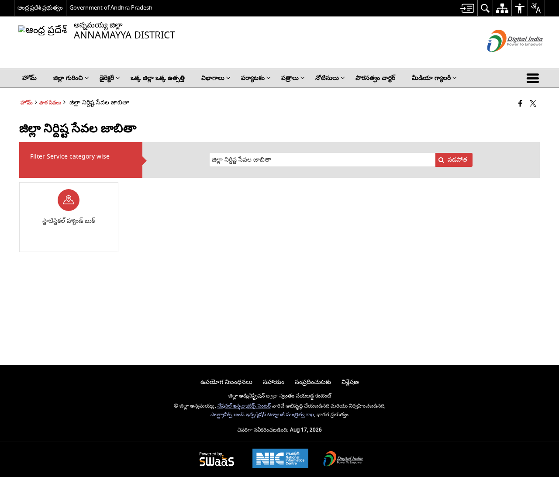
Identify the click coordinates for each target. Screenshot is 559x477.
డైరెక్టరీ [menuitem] (107, 78)
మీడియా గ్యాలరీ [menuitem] (431, 78)
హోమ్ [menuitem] (29, 78)
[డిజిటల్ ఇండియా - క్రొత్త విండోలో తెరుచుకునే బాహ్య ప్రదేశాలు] (504, 59)
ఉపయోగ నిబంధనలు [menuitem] (226, 382)
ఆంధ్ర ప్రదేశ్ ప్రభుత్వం (40, 7)
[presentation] (322, 159)
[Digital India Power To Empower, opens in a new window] (343, 459)
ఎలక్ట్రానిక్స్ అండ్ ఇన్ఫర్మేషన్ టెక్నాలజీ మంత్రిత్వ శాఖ (262, 414)
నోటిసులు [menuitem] (327, 78)
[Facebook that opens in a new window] (520, 104)
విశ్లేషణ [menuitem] (350, 382)
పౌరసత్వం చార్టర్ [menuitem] (375, 78)
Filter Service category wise (70, 156)
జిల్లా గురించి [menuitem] (68, 78)
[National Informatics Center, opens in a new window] (280, 459)
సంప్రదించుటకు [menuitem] (313, 382)
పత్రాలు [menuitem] (290, 78)
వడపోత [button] (457, 159)
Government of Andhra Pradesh (110, 7)
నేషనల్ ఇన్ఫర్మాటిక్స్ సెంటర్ (244, 406)
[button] (534, 78)
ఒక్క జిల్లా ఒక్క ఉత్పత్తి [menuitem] (158, 78)
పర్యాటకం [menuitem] (253, 78)
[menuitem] (467, 8)
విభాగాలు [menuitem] (212, 78)
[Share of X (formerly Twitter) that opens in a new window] (533, 104)
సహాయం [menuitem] (273, 382)
